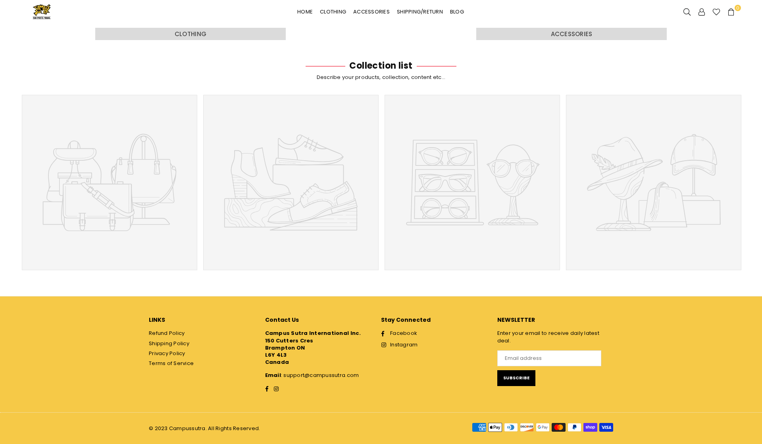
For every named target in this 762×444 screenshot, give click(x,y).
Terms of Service (171, 363)
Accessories (371, 11)
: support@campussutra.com (320, 375)
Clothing (333, 11)
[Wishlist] (716, 12)
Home (305, 11)
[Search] (687, 12)
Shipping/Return (420, 11)
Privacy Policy (167, 353)
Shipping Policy (169, 343)
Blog (457, 11)
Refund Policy (167, 333)
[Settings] (702, 12)
